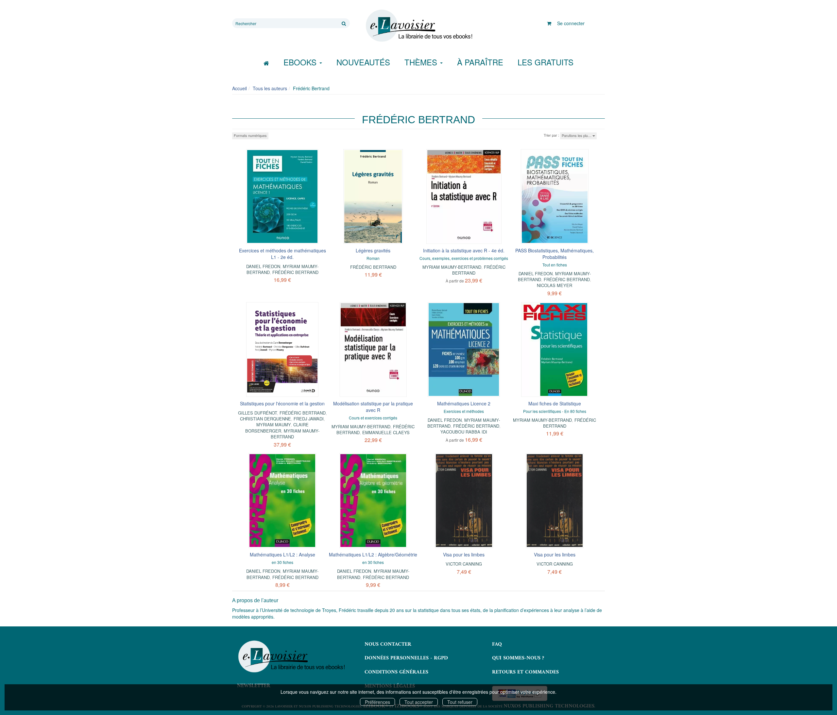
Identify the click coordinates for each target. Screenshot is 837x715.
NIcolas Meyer (554, 285)
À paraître (480, 62)
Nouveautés (363, 62)
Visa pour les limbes (464, 554)
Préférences (377, 702)
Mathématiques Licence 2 (463, 403)
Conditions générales (396, 672)
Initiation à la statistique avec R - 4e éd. (463, 250)
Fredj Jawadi (309, 419)
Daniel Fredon (263, 266)
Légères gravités (373, 250)
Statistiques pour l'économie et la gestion (282, 403)
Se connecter (571, 23)
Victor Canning (464, 564)
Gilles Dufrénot (257, 413)
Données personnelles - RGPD (406, 658)
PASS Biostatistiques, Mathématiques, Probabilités (554, 253)
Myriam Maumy (273, 424)
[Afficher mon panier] (549, 23)
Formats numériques (250, 135)
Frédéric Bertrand (295, 272)
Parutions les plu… (577, 135)
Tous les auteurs (270, 88)
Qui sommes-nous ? (518, 658)
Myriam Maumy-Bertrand (451, 267)
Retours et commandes (525, 672)
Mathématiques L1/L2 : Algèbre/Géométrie (373, 554)
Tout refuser (459, 702)
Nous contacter (388, 644)
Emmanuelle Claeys (386, 432)
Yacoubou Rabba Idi (463, 432)
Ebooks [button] (301, 62)
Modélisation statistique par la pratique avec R (373, 406)
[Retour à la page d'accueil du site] (418, 26)
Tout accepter (418, 702)
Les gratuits (545, 62)
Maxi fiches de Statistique (554, 403)
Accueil (239, 88)
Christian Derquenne (265, 419)
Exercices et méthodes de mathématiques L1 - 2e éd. (282, 253)
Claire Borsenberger (277, 427)
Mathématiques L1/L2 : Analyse (282, 554)
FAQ (497, 644)
